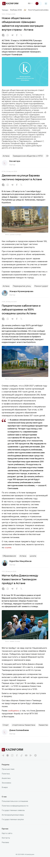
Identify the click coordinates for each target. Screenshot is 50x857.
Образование (9, 556)
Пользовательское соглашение (15, 801)
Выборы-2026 (16, 10)
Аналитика (6, 778)
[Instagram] (3, 35)
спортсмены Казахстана (23, 725)
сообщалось (14, 710)
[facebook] (17, 755)
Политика (6, 774)
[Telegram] (12, 35)
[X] (21, 35)
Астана (6, 156)
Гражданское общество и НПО (28, 156)
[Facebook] (16, 35)
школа (33, 556)
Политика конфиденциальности (15, 806)
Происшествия (8, 769)
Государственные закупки (13, 819)
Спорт (5, 725)
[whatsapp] (7, 35)
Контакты (6, 838)
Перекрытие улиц (22, 286)
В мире (5, 787)
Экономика (6, 783)
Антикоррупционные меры (13, 815)
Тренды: (5, 10)
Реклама (5, 842)
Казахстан (43, 725)
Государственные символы (13, 810)
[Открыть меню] (46, 3)
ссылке (8, 547)
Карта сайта (7, 833)
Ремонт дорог (41, 286)
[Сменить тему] (38, 3)
